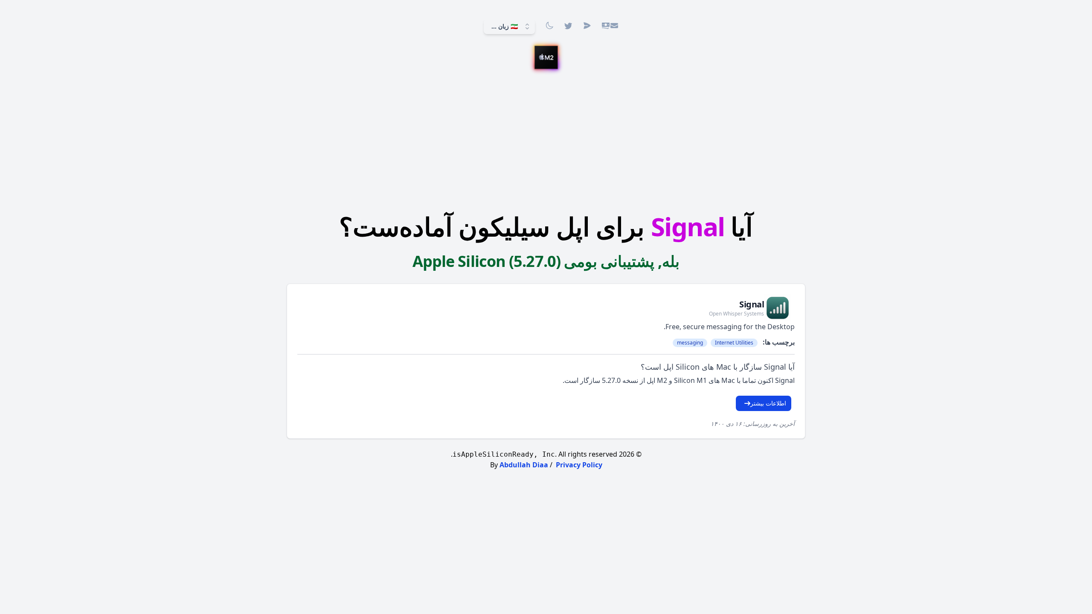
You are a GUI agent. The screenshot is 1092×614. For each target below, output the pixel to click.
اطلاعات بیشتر (768, 403)
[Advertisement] (546, 143)
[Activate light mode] (549, 25)
